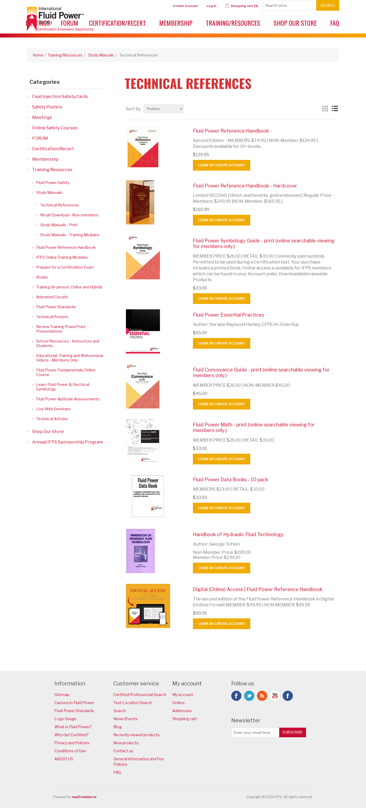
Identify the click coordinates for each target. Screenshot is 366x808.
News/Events (125, 718)
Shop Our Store (295, 23)
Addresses (182, 710)
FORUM (40, 138)
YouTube (275, 696)
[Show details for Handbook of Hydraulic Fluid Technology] (155, 551)
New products (126, 743)
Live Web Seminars (53, 409)
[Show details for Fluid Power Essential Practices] (155, 331)
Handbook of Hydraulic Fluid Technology (238, 534)
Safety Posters (47, 107)
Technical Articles (52, 418)
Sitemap (61, 694)
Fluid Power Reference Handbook (66, 247)
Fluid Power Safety (52, 182)
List (334, 108)
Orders (178, 702)
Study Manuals (49, 192)
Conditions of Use (70, 751)
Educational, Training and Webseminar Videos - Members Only (69, 357)
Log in (211, 6)
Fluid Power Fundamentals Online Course (65, 372)
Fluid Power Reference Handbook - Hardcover (245, 186)
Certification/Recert (117, 23)
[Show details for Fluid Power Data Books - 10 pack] (155, 496)
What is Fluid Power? (73, 726)
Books (42, 277)
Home (38, 55)
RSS (262, 696)
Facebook (236, 696)
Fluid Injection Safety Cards (60, 96)
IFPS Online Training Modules (62, 257)
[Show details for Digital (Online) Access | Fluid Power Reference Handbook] (155, 606)
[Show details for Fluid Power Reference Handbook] (155, 147)
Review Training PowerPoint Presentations (61, 328)
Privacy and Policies (71, 743)
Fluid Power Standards (56, 307)
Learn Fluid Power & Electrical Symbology (62, 386)
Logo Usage (65, 718)
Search (327, 5)
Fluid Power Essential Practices (228, 315)
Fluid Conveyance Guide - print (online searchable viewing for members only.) (261, 372)
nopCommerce (84, 797)
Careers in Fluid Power (74, 702)
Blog (117, 726)
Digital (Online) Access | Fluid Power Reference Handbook (258, 589)
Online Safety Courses (54, 127)
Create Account (185, 6)
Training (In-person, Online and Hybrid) (69, 287)
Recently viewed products (136, 734)
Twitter (249, 696)
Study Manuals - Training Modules (69, 234)
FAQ (334, 23)
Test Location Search (132, 702)
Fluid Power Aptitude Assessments (67, 399)
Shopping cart (184, 718)
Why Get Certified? (71, 734)
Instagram (288, 696)
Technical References (59, 205)
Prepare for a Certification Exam (65, 267)
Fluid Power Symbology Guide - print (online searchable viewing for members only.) (263, 243)
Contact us (123, 751)
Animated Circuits (52, 297)
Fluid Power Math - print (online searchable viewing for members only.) (254, 427)
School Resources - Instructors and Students (67, 343)
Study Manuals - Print (59, 225)
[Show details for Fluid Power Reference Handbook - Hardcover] (155, 202)
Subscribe (292, 732)
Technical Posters (52, 316)
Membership (175, 23)
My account (182, 694)
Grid (325, 108)
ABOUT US (63, 759)
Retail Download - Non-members (69, 215)
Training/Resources (233, 23)
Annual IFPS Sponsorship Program (67, 442)
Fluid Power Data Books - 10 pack (230, 479)
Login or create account (221, 165)
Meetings (42, 117)
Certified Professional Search (139, 694)
